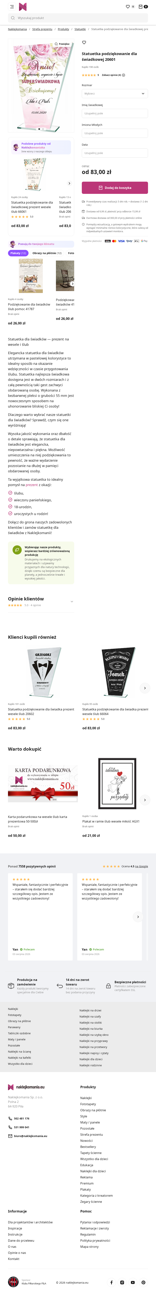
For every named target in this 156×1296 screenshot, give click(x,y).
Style (83, 1116)
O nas (12, 1247)
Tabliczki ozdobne (19, 1033)
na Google (141, 866)
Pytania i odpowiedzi (95, 1222)
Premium (87, 1183)
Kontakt (13, 1259)
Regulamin (88, 1234)
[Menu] (12, 7)
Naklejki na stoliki (91, 1022)
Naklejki (13, 1009)
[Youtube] (132, 1282)
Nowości (86, 1141)
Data (85, 144)
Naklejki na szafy (90, 1016)
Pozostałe (14, 1045)
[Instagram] (122, 1282)
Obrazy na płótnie (47, 253)
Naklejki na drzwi (90, 1010)
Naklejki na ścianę (19, 1051)
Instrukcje (15, 1234)
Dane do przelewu (21, 1240)
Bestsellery (88, 1147)
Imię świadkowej (92, 105)
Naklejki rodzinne (91, 1065)
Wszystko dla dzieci (20, 1064)
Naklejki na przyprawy (94, 1041)
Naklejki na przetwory (93, 1047)
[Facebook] (111, 1282)
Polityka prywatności (95, 1240)
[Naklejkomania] (42, 1087)
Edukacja (86, 1165)
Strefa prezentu (91, 1134)
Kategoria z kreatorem (96, 1195)
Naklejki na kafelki (19, 1057)
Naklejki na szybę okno (94, 1035)
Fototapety (14, 1015)
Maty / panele (16, 1039)
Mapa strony (89, 1247)
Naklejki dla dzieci (91, 1059)
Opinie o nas (17, 1253)
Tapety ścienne (91, 1153)
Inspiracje (15, 1228)
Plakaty (18, 253)
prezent (32, 484)
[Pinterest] (143, 1282)
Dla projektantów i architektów (30, 1222)
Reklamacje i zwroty (94, 1228)
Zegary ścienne (91, 1202)
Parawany (14, 1027)
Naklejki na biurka (91, 1028)
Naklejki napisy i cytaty (94, 1053)
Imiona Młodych (92, 125)
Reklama (86, 1177)
